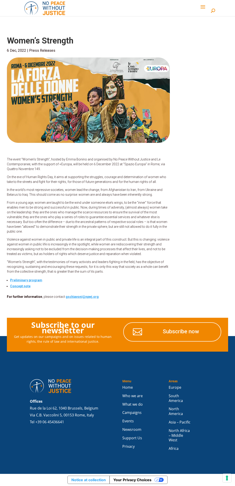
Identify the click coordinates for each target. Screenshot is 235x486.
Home (127, 387)
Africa (174, 448)
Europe (175, 387)
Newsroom (131, 429)
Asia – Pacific (179, 422)
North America (176, 411)
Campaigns (132, 412)
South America (176, 398)
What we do (132, 404)
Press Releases (42, 50)
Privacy (128, 446)
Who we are (132, 396)
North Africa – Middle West (179, 435)
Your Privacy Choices (132, 480)
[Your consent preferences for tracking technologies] (227, 478)
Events (128, 421)
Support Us (132, 438)
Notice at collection (88, 480)
